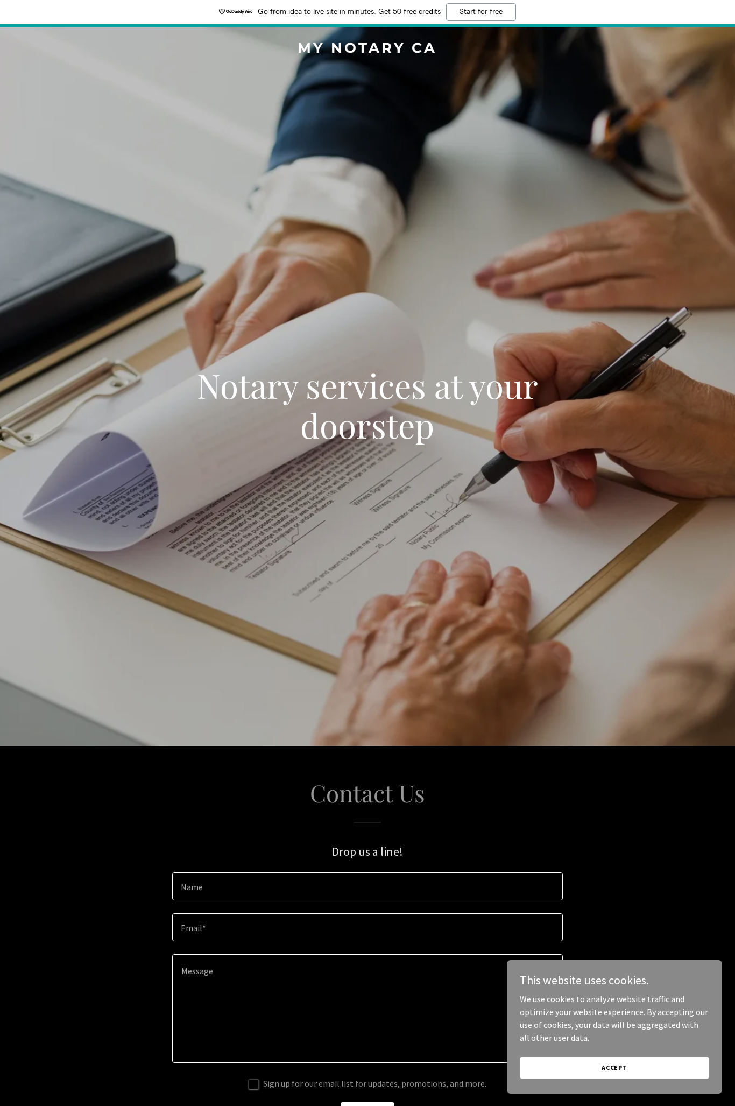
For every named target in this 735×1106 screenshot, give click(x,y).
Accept (614, 1067)
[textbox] (367, 886)
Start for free (481, 12)
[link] (367, 49)
